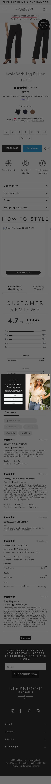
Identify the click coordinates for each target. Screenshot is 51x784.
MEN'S (13, 399)
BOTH (13, 403)
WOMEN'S (13, 395)
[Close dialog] (48, 375)
